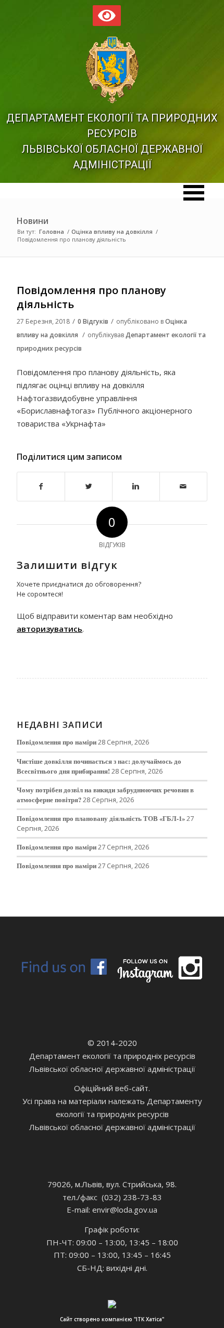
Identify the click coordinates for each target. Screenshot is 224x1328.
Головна (51, 231)
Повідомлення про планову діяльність (91, 297)
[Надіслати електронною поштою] (183, 486)
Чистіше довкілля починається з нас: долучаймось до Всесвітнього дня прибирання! (99, 766)
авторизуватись (49, 628)
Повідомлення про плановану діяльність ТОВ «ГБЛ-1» (101, 818)
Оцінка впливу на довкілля (112, 231)
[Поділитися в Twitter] (88, 486)
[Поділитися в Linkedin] (136, 486)
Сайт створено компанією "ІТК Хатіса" (112, 1319)
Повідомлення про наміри (56, 742)
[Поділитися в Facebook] (41, 486)
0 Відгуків (93, 321)
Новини (32, 221)
